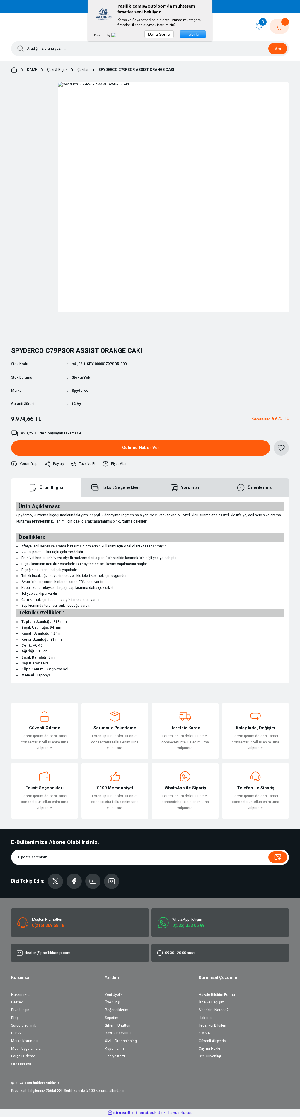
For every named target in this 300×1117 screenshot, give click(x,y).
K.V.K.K (204, 1033)
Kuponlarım (114, 1048)
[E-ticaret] (149, 1112)
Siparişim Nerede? (213, 1010)
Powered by (102, 35)
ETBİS (16, 1033)
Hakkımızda (20, 995)
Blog (15, 1018)
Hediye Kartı (115, 1056)
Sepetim (111, 1018)
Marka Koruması (24, 1041)
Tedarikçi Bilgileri (212, 1025)
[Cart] (279, 26)
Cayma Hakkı (209, 1048)
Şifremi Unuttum (118, 1025)
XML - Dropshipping (121, 1041)
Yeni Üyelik (113, 995)
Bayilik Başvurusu (119, 1033)
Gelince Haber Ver (140, 447)
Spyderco (79, 391)
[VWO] (117, 35)
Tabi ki (193, 34)
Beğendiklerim (116, 1010)
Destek (17, 1002)
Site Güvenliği (210, 1056)
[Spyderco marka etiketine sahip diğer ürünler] (26, 333)
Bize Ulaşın (20, 1010)
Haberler (206, 1018)
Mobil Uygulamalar (26, 1048)
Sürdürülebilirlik (23, 1025)
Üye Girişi (112, 1002)
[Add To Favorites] (281, 448)
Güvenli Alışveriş (212, 1041)
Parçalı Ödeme (23, 1056)
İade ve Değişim (211, 1002)
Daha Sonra (159, 34)
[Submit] (277, 857)
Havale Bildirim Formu (217, 995)
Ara (278, 49)
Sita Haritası (21, 1064)
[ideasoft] (119, 1113)
